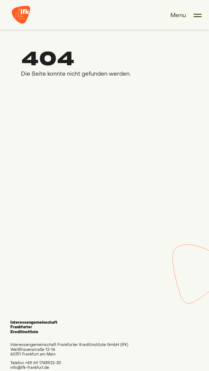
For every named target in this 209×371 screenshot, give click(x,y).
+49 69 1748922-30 (43, 363)
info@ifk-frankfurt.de (29, 367)
